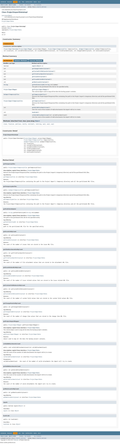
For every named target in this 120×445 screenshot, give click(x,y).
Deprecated (28, 2)
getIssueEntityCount (38, 76)
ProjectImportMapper (26, 49)
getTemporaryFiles (38, 101)
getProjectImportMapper (40, 89)
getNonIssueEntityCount (40, 82)
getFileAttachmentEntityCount (42, 74)
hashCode (35, 112)
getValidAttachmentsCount (40, 107)
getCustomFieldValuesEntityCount (43, 71)
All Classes (37, 5)
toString (38, 124)
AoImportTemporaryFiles (86, 49)
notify (24, 124)
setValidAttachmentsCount (40, 115)
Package (9, 2)
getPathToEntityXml (38, 84)
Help (39, 2)
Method (23, 7)
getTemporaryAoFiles (38, 94)
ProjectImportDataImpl (11, 49)
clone (5, 124)
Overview (3, 2)
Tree (23, 2)
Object (9, 28)
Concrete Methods (35, 60)
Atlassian (16, 440)
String (6, 84)
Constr (18, 7)
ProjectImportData (8, 21)
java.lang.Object (7, 15)
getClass (18, 124)
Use (19, 2)
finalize (11, 124)
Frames (21, 5)
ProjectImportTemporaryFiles (57, 49)
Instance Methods (21, 60)
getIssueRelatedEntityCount (41, 79)
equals (34, 66)
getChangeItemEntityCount (40, 68)
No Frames (28, 5)
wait (44, 124)
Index (35, 2)
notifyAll (31, 124)
